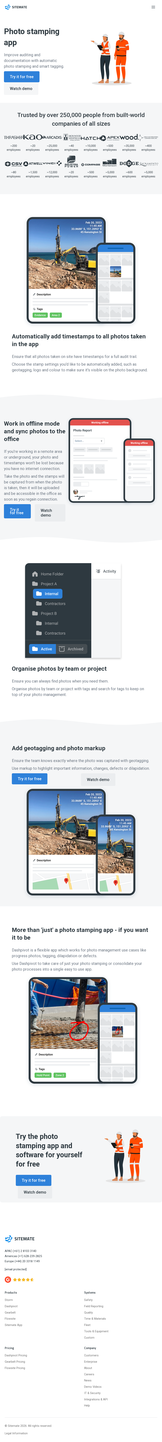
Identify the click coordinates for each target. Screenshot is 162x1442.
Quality (88, 1312)
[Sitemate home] (20, 1239)
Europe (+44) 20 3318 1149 (22, 1261)
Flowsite (10, 1318)
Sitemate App (13, 1325)
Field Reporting (93, 1306)
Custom (89, 1337)
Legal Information (16, 1433)
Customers (91, 1355)
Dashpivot (11, 1306)
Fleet (87, 1325)
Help (87, 1405)
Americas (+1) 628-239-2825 (23, 1256)
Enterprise (90, 1361)
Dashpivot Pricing (16, 1355)
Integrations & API (96, 1399)
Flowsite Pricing (15, 1368)
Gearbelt (10, 1312)
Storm (9, 1300)
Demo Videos (93, 1387)
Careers (89, 1374)
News (87, 1380)
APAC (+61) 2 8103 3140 (20, 1251)
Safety (88, 1300)
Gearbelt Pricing (15, 1361)
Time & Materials (95, 1318)
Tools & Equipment (96, 1331)
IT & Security (92, 1393)
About (88, 1368)
